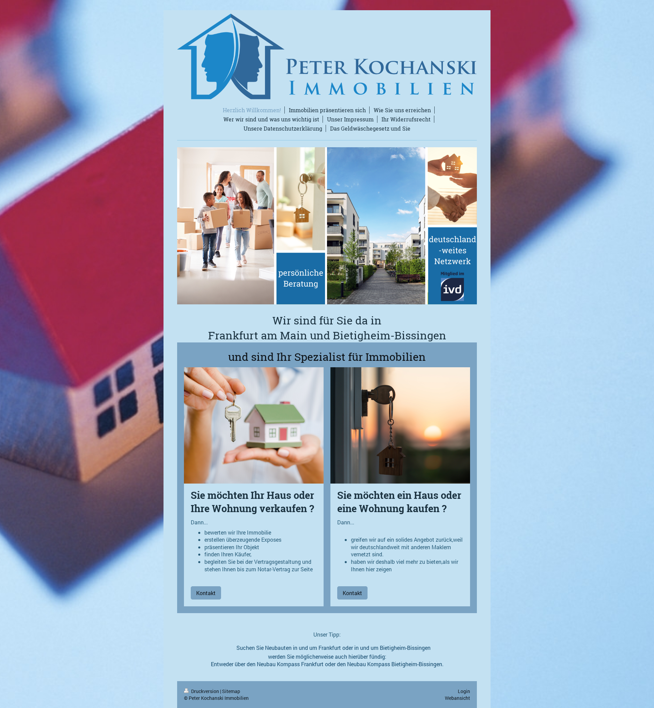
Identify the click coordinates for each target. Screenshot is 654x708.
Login (464, 691)
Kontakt (206, 592)
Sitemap (231, 691)
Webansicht (457, 698)
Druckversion (205, 691)
